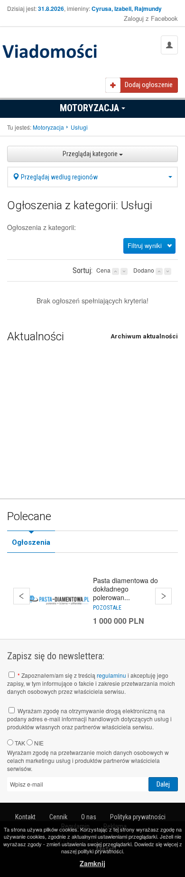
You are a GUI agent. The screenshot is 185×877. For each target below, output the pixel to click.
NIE (38, 743)
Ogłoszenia (31, 542)
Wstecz (21, 596)
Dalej (163, 596)
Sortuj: (82, 270)
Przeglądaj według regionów (58, 177)
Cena (103, 270)
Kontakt (25, 817)
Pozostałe (107, 607)
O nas (88, 817)
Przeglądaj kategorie (91, 154)
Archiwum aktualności (144, 336)
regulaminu (111, 675)
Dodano (143, 270)
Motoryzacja (90, 108)
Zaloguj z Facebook (151, 18)
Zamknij (92, 863)
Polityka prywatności (138, 817)
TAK (19, 743)
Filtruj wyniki (145, 245)
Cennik (58, 817)
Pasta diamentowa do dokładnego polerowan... (125, 589)
